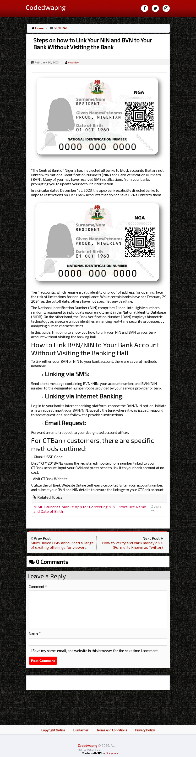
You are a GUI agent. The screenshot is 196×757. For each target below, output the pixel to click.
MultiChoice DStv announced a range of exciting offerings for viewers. (62, 545)
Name (35, 633)
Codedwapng (88, 745)
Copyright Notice (53, 730)
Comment (38, 586)
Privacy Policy (145, 730)
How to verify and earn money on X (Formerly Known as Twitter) (132, 545)
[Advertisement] (98, 52)
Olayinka (112, 753)
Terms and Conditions (112, 730)
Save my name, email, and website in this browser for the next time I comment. (95, 650)
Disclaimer (80, 730)
